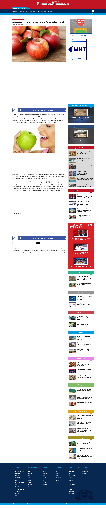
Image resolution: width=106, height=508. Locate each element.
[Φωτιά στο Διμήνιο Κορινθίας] (72, 166)
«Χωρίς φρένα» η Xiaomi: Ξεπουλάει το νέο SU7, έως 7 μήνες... (84, 318)
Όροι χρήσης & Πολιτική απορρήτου (67, 503)
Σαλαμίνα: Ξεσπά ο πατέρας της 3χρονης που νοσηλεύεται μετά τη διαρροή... (85, 180)
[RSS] (86, 11)
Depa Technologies (29, 503)
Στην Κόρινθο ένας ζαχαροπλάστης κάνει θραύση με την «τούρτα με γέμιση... (84, 397)
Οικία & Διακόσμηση (80, 411)
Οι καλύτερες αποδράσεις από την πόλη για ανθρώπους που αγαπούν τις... (84, 344)
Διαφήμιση (85, 503)
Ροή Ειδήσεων (82, 148)
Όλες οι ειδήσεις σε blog (18, 8)
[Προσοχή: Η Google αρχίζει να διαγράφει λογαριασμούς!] (72, 304)
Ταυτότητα (79, 503)
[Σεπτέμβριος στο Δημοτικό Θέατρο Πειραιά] (81, 112)
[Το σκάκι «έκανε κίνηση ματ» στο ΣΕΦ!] (72, 217)
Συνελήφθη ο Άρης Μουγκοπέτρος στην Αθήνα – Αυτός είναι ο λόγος (84, 173)
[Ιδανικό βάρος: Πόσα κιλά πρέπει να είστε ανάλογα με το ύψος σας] (72, 456)
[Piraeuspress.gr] (53, 4)
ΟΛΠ (48, 13)
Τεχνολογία (80, 292)
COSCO (45, 13)
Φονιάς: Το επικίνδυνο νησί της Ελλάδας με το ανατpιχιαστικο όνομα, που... (84, 338)
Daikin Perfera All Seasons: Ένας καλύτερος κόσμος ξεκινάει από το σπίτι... (85, 417)
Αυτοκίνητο (80, 312)
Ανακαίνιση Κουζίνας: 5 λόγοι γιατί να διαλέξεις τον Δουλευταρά (84, 424)
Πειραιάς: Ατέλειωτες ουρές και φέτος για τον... (80, 139)
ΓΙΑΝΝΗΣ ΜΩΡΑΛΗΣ (39, 13)
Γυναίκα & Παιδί (81, 358)
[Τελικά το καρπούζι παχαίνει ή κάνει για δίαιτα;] (72, 285)
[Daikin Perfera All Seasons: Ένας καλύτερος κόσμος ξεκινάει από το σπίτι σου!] (72, 417)
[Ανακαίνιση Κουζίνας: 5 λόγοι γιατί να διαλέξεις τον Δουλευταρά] (72, 423)
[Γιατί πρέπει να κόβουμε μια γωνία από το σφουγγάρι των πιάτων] (72, 390)
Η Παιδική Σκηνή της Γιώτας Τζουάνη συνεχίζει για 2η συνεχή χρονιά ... (83, 364)
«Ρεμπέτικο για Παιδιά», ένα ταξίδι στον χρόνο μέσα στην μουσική (84, 377)
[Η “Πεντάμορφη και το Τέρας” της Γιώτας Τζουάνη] (72, 371)
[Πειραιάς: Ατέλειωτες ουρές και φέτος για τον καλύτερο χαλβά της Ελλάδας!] (81, 133)
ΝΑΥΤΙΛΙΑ (40, 11)
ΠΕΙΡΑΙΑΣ (14, 11)
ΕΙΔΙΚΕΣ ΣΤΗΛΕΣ (48, 11)
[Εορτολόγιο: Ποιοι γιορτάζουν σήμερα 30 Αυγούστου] (72, 153)
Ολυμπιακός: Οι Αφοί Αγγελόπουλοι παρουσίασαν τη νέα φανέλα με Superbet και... (84, 196)
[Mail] (83, 11)
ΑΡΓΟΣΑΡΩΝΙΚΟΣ (22, 11)
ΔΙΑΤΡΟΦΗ (21, 19)
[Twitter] (88, 11)
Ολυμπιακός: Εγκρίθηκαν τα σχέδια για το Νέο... (80, 267)
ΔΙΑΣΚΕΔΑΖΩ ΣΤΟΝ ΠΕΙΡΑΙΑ (81, 106)
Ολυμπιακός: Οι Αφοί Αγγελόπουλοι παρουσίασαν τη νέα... (80, 239)
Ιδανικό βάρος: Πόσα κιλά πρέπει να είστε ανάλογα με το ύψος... (84, 457)
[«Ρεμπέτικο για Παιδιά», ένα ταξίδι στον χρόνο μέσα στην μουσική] (72, 377)
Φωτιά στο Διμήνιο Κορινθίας (84, 165)
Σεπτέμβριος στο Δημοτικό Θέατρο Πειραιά (80, 118)
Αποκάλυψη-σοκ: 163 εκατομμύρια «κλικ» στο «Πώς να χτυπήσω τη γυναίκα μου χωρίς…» (53, 251)
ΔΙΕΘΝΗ (35, 11)
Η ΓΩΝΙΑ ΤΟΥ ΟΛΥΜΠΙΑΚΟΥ (76, 226)
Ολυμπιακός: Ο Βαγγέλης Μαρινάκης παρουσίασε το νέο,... (80, 253)
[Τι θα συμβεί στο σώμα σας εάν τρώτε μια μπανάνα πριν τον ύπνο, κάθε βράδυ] (72, 450)
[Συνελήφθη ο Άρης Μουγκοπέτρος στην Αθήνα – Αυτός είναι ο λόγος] (72, 173)
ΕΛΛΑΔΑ (30, 11)
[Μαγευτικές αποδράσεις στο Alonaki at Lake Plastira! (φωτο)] (72, 351)
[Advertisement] (39, 163)
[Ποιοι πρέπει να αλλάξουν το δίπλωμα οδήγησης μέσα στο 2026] (72, 186)
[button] (93, 15)
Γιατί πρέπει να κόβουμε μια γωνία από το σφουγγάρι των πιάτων (84, 391)
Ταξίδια (80, 332)
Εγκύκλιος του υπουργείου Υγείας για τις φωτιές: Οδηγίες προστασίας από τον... (84, 278)
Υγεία (80, 272)
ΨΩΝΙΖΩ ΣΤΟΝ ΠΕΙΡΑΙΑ (82, 127)
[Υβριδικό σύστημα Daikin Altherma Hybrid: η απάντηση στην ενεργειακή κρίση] (72, 430)
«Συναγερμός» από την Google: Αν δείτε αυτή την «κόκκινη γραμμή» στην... (84, 298)
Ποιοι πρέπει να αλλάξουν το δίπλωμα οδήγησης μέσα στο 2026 (84, 186)
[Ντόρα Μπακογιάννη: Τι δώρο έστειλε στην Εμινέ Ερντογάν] (72, 404)
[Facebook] (81, 11)
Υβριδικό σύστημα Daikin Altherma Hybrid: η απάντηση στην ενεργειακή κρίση (84, 430)
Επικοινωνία (91, 503)
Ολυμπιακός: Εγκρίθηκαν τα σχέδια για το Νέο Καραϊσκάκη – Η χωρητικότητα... (84, 210)
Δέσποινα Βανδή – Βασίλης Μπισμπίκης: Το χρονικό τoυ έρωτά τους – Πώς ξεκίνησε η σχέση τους (25, 251)
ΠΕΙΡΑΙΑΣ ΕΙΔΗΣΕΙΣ (30, 13)
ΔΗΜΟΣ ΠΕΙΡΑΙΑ (22, 13)
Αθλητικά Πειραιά (81, 191)
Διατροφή (81, 438)
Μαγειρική (81, 385)
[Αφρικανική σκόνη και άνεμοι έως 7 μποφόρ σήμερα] (72, 160)
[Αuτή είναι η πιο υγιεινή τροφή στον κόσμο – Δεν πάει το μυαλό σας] (72, 443)
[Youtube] (91, 11)
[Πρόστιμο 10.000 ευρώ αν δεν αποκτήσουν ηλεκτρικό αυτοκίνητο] (72, 324)
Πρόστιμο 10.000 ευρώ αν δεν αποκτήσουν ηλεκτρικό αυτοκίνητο (84, 324)
